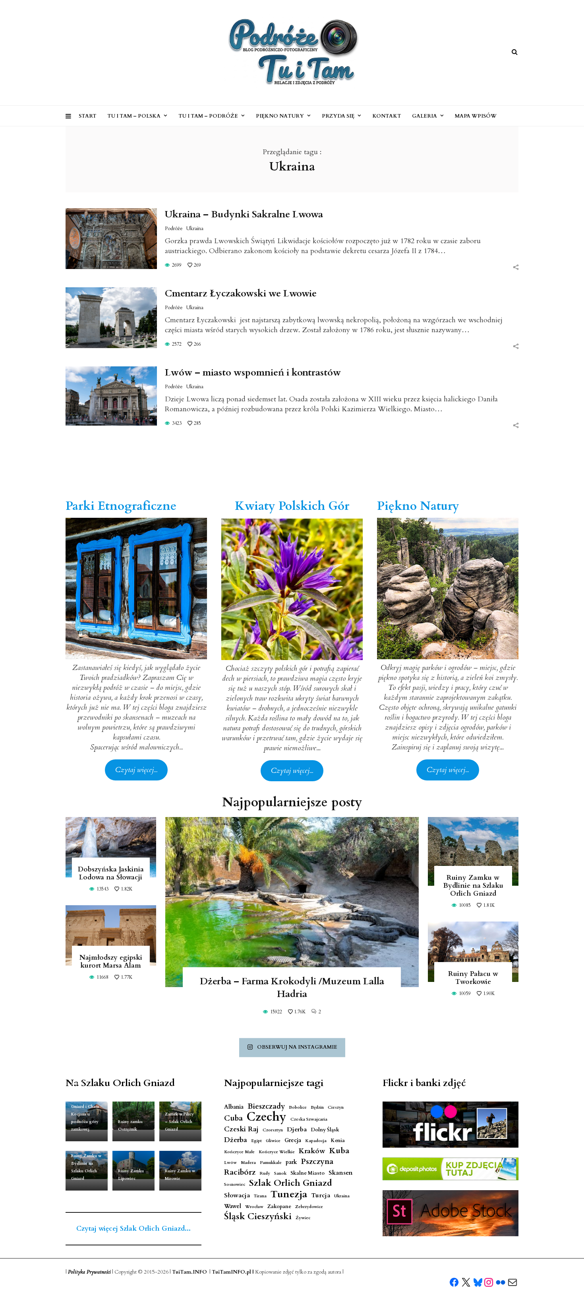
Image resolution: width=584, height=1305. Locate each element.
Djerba (297, 1129)
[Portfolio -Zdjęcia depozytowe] (450, 1169)
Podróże (174, 228)
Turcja (320, 1195)
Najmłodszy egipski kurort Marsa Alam (110, 961)
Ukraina (194, 228)
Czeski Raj (241, 1129)
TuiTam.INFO (189, 1272)
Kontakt (386, 116)
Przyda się (338, 116)
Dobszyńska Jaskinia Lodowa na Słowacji (111, 873)
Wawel (232, 1206)
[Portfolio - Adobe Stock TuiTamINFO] (450, 1213)
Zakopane (279, 1206)
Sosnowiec (234, 1184)
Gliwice (273, 1141)
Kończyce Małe (239, 1152)
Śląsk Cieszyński (258, 1217)
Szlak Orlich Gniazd (290, 1183)
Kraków (312, 1151)
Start (88, 116)
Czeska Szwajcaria (308, 1119)
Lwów (230, 1163)
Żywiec (303, 1218)
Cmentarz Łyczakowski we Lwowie (241, 293)
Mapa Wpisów (476, 116)
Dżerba (235, 1139)
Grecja (292, 1140)
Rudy (264, 1173)
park (291, 1162)
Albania (234, 1107)
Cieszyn (336, 1107)
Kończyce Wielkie (277, 1152)
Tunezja (289, 1194)
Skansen (341, 1173)
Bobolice (298, 1107)
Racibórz (239, 1172)
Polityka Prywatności (89, 1272)
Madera (248, 1163)
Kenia (338, 1140)
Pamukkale (271, 1163)
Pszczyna (317, 1162)
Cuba (233, 1118)
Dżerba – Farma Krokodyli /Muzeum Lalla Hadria (292, 988)
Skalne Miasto (307, 1173)
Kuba (339, 1151)
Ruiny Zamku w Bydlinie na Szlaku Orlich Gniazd (473, 885)
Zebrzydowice (309, 1207)
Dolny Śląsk (325, 1130)
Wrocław (254, 1207)
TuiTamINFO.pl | (233, 1272)
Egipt (256, 1141)
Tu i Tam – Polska (134, 116)
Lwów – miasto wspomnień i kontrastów (253, 372)
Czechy (266, 1117)
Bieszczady (266, 1106)
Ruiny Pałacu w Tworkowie (473, 977)
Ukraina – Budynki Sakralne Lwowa (244, 214)
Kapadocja (316, 1141)
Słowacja (237, 1195)
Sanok (280, 1173)
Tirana (260, 1196)
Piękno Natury (280, 116)
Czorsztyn (273, 1130)
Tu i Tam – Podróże (208, 116)
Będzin (317, 1107)
